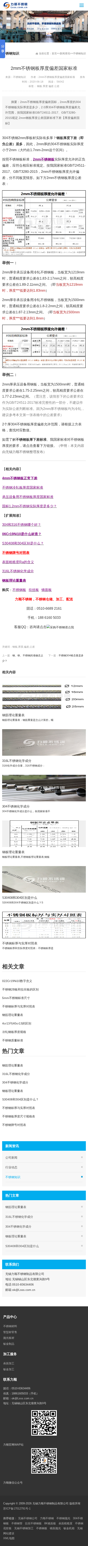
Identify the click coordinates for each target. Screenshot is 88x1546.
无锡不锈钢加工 (24, 1528)
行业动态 (11, 1167)
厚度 (45, 86)
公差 (56, 86)
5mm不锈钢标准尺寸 (16, 998)
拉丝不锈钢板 (33, 1523)
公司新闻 (11, 1157)
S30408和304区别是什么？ (20, 1099)
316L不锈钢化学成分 (16, 760)
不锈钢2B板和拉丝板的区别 (20, 989)
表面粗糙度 (65, 1523)
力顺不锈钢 (47, 1518)
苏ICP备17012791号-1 (17, 1508)
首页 (54, 53)
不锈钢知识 (79, 53)
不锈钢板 (41, 1528)
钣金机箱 (69, 1528)
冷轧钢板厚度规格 (14, 1032)
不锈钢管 (16, 1523)
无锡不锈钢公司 (27, 1518)
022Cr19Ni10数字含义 (17, 981)
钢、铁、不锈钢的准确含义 (27, 655)
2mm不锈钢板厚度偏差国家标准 (56, 77)
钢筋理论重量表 (13, 715)
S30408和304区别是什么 (19, 897)
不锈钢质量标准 (12, 1040)
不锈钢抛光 (63, 1518)
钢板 (39, 86)
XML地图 (9, 1538)
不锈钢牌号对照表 (14, 1125)
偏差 (51, 86)
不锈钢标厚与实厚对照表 (19, 943)
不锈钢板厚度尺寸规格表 (18, 1116)
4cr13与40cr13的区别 (16, 1023)
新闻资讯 (65, 53)
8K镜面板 (50, 1523)
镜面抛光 (55, 1528)
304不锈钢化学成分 (16, 806)
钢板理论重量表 (13, 852)
